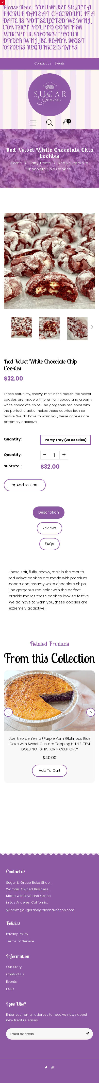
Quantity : (13, 454)
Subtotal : (13, 466)
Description (48, 512)
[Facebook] (46, 1067)
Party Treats (40, 163)
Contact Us (43, 63)
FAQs (49, 543)
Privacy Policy (17, 933)
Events (60, 63)
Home (16, 163)
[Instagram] (53, 1067)
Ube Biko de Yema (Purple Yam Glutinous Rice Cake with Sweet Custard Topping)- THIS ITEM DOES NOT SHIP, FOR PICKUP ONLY (49, 744)
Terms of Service (20, 941)
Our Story (14, 966)
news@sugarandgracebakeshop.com (42, 910)
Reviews (49, 528)
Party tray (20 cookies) (66, 439)
